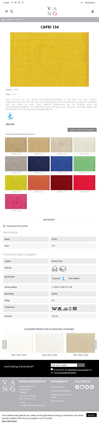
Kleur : (9, 94)
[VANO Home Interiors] (52, 11)
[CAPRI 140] (16, 201)
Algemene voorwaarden (78, 369)
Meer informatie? (9, 421)
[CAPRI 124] (16, 163)
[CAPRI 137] (61, 182)
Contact (6, 2)
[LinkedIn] (15, 2)
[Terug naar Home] (2, 19)
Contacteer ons (58, 387)
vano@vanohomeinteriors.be (32, 405)
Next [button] (94, 344)
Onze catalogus (58, 401)
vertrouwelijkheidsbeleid (65, 372)
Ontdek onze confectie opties (61, 395)
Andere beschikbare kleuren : (21, 134)
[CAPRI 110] (39, 145)
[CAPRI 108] (16, 145)
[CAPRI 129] (61, 163)
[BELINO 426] (80, 343)
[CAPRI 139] (84, 182)
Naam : (9, 89)
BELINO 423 (18, 355)
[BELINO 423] (18, 343)
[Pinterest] (18, 2)
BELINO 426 (80, 355)
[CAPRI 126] (39, 163)
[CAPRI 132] (84, 163)
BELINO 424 (49, 355)
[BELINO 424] (49, 343)
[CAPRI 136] (39, 182)
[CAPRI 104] (61, 145)
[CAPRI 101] (84, 145)
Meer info (10, 124)
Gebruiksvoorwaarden (61, 390)
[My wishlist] (81, 2)
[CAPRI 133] (16, 182)
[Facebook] (12, 2)
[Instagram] (22, 2)
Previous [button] (4, 344)
